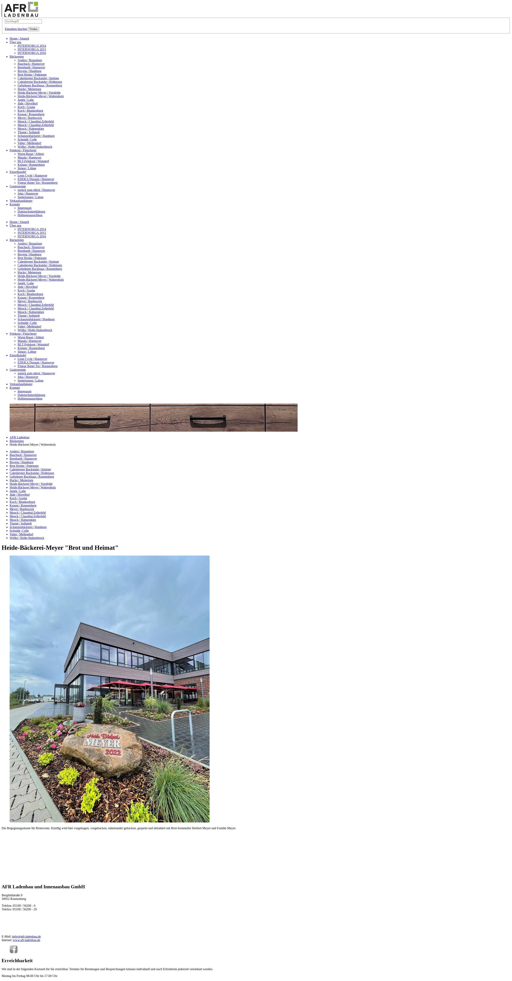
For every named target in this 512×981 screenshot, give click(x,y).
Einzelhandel (18, 172)
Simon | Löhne (27, 168)
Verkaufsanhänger (21, 200)
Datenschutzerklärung (31, 211)
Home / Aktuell (19, 38)
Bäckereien (17, 56)
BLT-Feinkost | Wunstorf (33, 161)
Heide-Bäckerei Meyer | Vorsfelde (39, 92)
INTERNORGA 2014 (32, 45)
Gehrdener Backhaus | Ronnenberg (40, 85)
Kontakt (15, 204)
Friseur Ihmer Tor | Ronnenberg (38, 182)
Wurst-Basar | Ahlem (31, 154)
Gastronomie (18, 186)
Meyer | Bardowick (30, 118)
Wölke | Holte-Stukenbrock (35, 146)
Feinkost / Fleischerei (23, 150)
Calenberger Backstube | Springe (38, 78)
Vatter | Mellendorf (29, 143)
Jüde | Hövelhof (28, 103)
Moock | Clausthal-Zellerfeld (36, 121)
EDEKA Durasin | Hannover (36, 179)
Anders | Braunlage (30, 60)
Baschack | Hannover (31, 63)
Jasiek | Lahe (26, 100)
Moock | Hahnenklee (31, 128)
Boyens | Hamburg (29, 71)
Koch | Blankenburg (30, 110)
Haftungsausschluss (30, 215)
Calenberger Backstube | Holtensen (40, 81)
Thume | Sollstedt (29, 132)
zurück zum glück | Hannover (36, 190)
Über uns (15, 42)
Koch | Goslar (26, 107)
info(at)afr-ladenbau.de (26, 936)
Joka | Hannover (28, 193)
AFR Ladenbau (19, 437)
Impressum (24, 208)
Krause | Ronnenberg (31, 114)
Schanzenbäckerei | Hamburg (36, 136)
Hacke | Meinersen (29, 89)
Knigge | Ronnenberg (31, 164)
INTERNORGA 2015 (32, 49)
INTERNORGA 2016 (32, 53)
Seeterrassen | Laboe (30, 197)
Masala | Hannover (29, 157)
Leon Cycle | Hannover (32, 175)
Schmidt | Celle (27, 139)
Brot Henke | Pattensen (32, 74)
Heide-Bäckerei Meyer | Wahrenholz (41, 96)
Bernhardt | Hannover (31, 67)
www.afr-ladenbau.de (26, 940)
